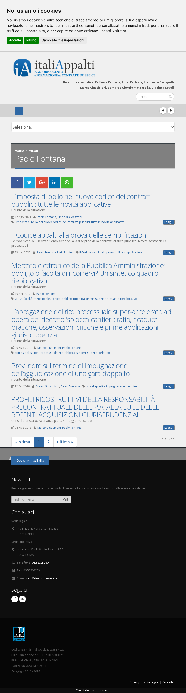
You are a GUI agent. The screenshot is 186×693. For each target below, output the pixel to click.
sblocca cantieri (75, 353)
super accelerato (98, 353)
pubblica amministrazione (90, 299)
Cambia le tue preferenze (93, 690)
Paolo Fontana (46, 217)
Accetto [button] (15, 40)
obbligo (67, 299)
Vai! (65, 499)
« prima (22, 442)
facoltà (28, 299)
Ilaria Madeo (65, 252)
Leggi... (168, 222)
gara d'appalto (95, 386)
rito (61, 353)
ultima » (65, 442)
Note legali (151, 682)
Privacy (134, 682)
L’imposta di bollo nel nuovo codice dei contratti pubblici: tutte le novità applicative (81, 200)
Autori (33, 150)
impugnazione (116, 386)
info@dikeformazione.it (42, 578)
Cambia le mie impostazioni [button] (63, 40)
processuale (49, 353)
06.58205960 (40, 563)
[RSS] (171, 110)
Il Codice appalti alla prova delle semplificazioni (79, 235)
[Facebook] (163, 110)
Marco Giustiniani (49, 348)
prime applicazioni (27, 353)
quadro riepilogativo (123, 299)
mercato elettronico (47, 299)
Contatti (167, 682)
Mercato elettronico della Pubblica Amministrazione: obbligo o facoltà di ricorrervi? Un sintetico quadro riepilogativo (88, 272)
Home (19, 150)
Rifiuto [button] (31, 40)
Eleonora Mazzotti (70, 217)
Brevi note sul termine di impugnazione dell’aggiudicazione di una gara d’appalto (70, 369)
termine (132, 386)
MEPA (18, 299)
